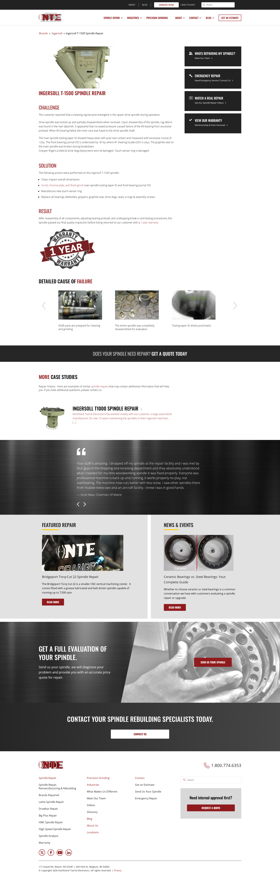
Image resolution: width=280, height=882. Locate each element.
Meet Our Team (96, 798)
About (178, 18)
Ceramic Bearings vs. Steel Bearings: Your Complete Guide (195, 579)
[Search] (204, 5)
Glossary (92, 812)
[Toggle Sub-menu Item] (121, 18)
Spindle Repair (112, 18)
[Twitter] (42, 855)
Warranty (44, 842)
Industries (133, 18)
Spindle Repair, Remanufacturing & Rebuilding (57, 786)
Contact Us (140, 734)
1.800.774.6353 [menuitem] (187, 4)
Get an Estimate (230, 18)
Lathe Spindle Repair (51, 802)
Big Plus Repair (48, 815)
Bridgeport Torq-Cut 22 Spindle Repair (70, 577)
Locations (93, 832)
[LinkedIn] (68, 855)
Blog (208, 18)
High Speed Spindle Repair (55, 829)
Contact (193, 18)
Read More (53, 602)
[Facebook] (51, 855)
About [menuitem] (131, 4)
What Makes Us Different (102, 791)
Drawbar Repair (48, 808)
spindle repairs (99, 386)
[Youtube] (60, 855)
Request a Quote (211, 808)
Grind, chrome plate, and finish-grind (62, 185)
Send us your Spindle (213, 662)
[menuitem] (112, 17)
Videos (91, 805)
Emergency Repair (146, 798)
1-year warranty (149, 222)
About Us (92, 825)
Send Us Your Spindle (148, 791)
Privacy (118, 870)
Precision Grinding (157, 18)
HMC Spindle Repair (51, 822)
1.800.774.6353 (226, 765)
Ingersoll (57, 33)
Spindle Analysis (48, 836)
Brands (43, 33)
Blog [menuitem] (144, 4)
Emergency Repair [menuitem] (166, 4)
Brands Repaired (49, 795)
